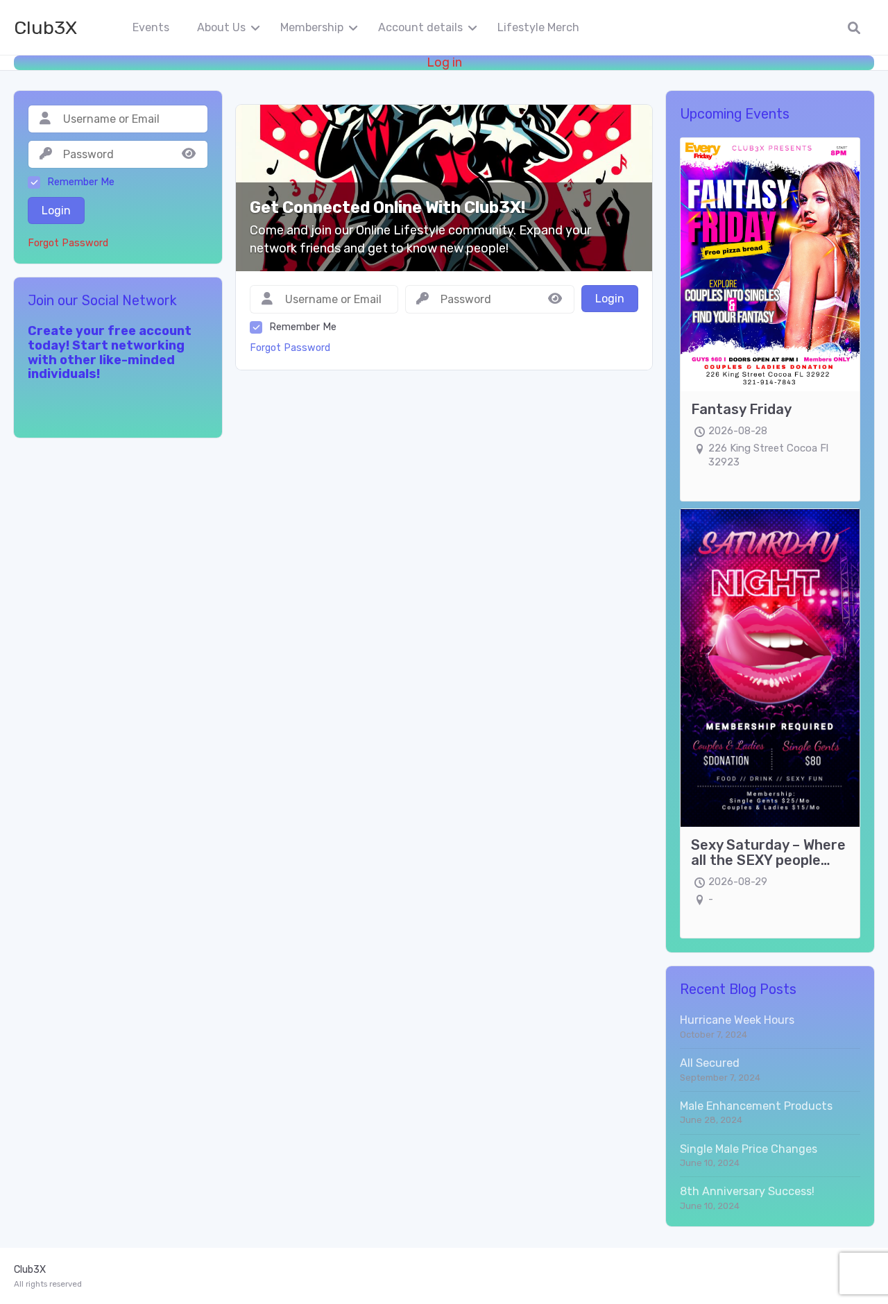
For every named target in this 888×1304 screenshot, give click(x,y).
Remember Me (302, 327)
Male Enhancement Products (756, 1106)
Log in (444, 62)
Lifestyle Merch (538, 27)
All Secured (710, 1063)
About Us (221, 27)
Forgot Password (290, 348)
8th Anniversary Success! (747, 1191)
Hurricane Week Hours (737, 1020)
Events (151, 27)
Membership (311, 27)
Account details (420, 27)
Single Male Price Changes (748, 1149)
